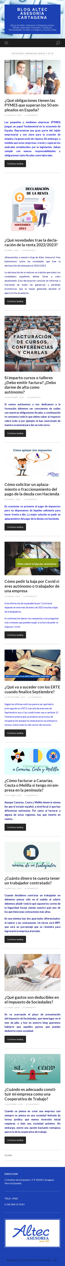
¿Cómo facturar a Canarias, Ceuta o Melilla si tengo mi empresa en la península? (32, 785)
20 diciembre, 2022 (14, 397)
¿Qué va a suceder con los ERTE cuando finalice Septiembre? (32, 689)
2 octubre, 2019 (13, 795)
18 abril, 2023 (12, 250)
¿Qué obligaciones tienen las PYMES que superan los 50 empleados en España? (32, 105)
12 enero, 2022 (12, 596)
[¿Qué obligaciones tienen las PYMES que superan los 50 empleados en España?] (32, 77)
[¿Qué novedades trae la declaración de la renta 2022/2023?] (32, 206)
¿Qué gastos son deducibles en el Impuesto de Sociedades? (32, 1000)
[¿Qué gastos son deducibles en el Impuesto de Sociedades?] (32, 972)
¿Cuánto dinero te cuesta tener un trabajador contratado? (32, 880)
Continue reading (15, 163)
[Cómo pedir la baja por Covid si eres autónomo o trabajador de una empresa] (32, 558)
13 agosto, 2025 (13, 115)
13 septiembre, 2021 (15, 697)
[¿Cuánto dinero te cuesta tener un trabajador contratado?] (32, 857)
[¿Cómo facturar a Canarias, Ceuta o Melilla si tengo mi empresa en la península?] (32, 761)
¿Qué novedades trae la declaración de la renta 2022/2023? (31, 242)
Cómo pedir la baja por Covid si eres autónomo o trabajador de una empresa (32, 586)
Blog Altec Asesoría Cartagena (32, 13)
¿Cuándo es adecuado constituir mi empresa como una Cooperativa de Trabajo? (30, 1094)
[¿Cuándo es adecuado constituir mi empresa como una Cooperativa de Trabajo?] (32, 1068)
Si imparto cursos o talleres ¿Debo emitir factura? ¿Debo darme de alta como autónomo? (30, 384)
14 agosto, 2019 (13, 888)
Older (8, 1155)
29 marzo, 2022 (13, 499)
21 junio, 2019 (12, 1007)
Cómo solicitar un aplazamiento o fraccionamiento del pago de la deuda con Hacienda (32, 489)
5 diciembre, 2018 (14, 1104)
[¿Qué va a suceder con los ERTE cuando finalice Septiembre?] (32, 665)
